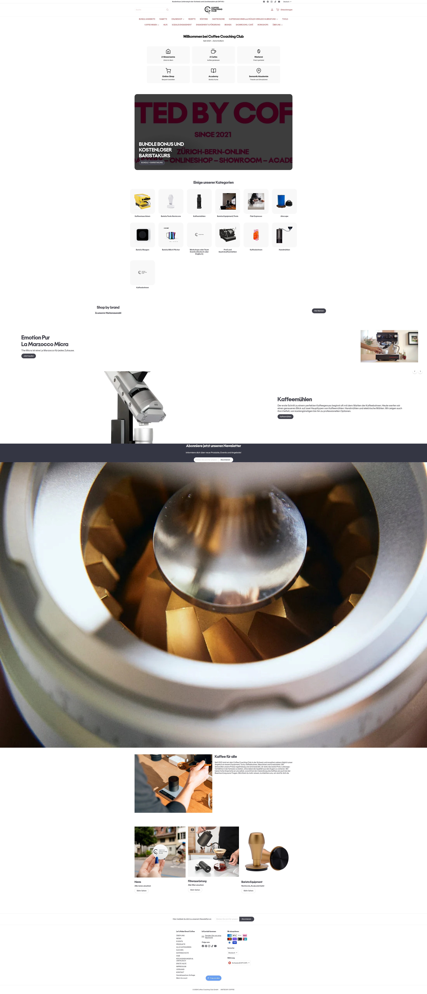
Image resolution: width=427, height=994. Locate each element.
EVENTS (179, 941)
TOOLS (285, 19)
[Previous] (415, 371)
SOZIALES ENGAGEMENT (182, 25)
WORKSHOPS (263, 25)
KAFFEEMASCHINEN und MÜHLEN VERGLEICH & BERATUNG (252, 19)
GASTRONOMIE (218, 19)
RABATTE (163, 19)
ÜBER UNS (277, 25)
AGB (178, 956)
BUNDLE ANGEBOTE (198, 2)
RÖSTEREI (204, 19)
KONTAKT (180, 972)
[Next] (420, 371)
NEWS (178, 938)
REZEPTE (191, 19)
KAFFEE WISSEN (151, 25)
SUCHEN (179, 950)
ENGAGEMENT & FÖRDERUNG (208, 25)
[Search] (167, 9)
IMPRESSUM (181, 966)
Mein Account (181, 978)
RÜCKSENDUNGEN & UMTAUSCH (184, 960)
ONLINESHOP (176, 19)
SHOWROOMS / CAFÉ (244, 25)
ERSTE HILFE (181, 964)
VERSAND (180, 969)
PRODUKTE (180, 944)
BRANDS (228, 25)
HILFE (165, 25)
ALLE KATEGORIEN (183, 947)
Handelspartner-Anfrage (185, 975)
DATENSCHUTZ (182, 953)
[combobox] (152, 9)
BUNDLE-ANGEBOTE (147, 19)
